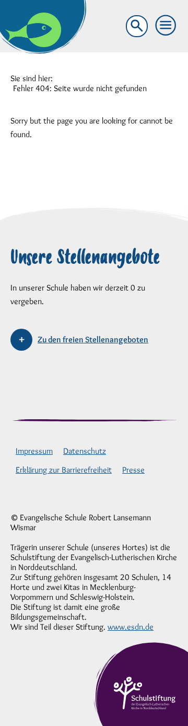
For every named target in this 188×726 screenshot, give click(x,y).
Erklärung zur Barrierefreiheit (64, 470)
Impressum (34, 451)
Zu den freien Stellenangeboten (93, 339)
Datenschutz (84, 451)
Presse (133, 470)
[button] (166, 26)
